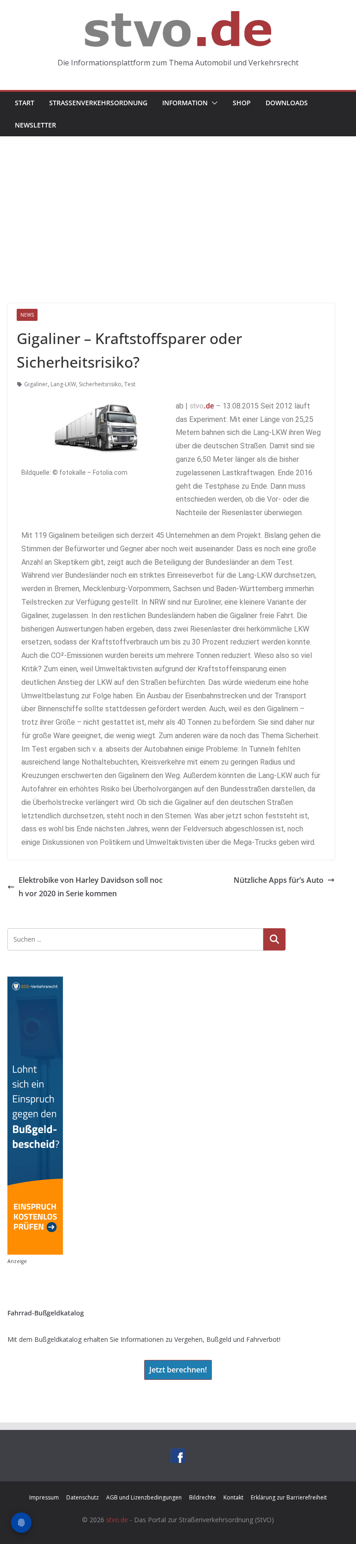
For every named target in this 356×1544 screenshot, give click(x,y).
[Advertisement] (178, 206)
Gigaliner (36, 384)
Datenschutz (82, 1497)
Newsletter (35, 125)
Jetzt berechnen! (178, 1370)
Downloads (287, 102)
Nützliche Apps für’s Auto (279, 880)
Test (129, 384)
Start (24, 102)
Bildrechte (202, 1497)
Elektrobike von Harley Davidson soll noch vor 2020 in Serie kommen (91, 887)
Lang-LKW (63, 384)
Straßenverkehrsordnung (98, 102)
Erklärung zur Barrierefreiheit (289, 1497)
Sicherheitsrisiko (100, 384)
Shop (242, 102)
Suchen (274, 939)
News (27, 315)
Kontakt (233, 1497)
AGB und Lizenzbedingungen (144, 1497)
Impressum (44, 1497)
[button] (213, 102)
